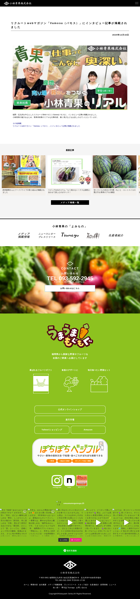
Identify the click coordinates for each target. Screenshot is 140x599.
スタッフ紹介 (83, 585)
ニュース (112, 585)
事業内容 (34, 585)
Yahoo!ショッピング (52, 429)
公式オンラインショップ (70, 409)
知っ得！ (56, 588)
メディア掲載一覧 (70, 202)
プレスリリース (70, 585)
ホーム (26, 585)
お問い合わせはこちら (70, 288)
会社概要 (42, 585)
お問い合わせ (81, 588)
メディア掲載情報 (24, 235)
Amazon (88, 429)
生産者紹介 (116, 235)
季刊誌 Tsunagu (68, 588)
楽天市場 (70, 419)
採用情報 (104, 585)
